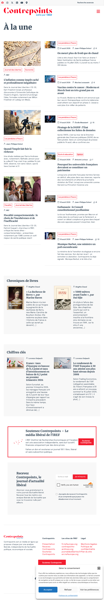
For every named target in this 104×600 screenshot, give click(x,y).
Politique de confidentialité (68, 595)
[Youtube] (21, 2)
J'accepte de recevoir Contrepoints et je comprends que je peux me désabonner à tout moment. (72, 496)
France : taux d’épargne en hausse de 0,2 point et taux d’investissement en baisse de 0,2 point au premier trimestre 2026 (37, 371)
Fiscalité (8, 205)
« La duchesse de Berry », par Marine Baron (36, 294)
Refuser (68, 589)
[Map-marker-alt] (26, 2)
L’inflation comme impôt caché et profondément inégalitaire (21, 81)
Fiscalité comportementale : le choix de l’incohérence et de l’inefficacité (21, 218)
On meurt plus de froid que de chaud (77, 53)
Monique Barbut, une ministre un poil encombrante (76, 246)
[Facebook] (36, 578)
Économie (29, 70)
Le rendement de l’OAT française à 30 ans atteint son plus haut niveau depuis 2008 (84, 369)
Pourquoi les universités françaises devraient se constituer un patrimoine (77, 167)
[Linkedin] (17, 2)
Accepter (48, 589)
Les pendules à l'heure (14, 139)
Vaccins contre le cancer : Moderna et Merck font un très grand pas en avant (78, 90)
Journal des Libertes (13, 70)
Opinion (80, 154)
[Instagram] (7, 2)
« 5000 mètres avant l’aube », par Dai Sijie (83, 294)
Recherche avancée (85, 3)
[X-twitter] (12, 2)
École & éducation (65, 154)
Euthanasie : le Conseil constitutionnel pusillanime (73, 208)
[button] (99, 568)
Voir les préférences (89, 589)
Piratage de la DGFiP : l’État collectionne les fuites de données (76, 129)
